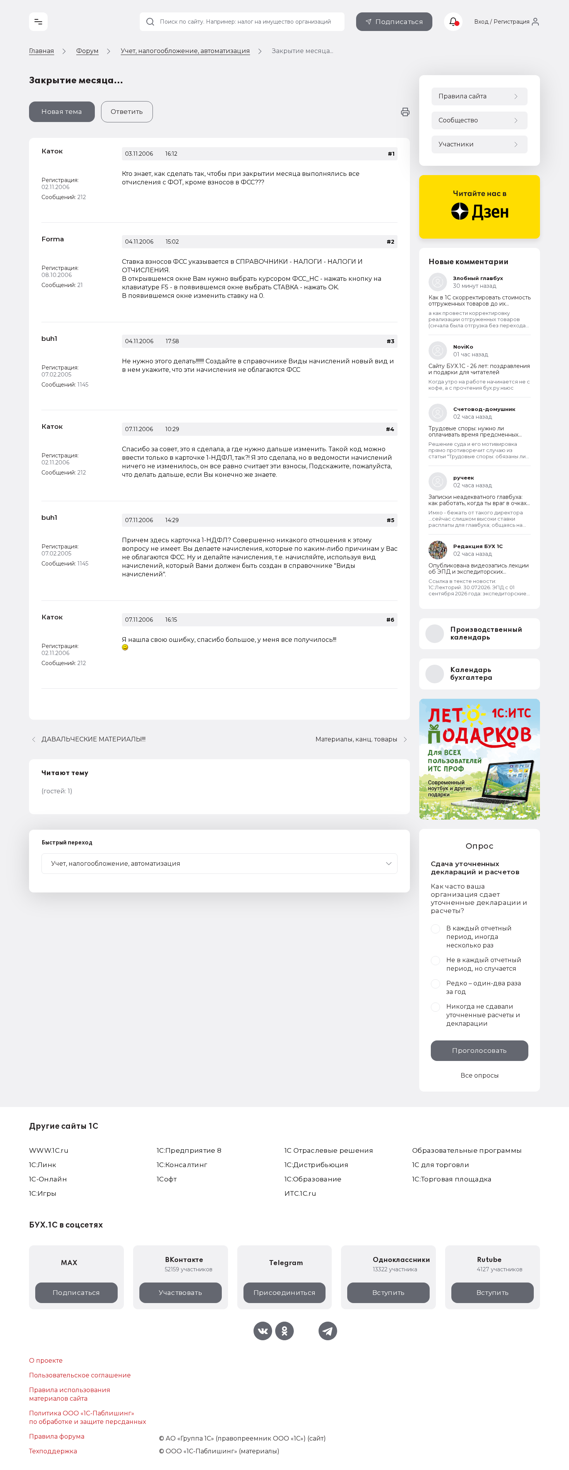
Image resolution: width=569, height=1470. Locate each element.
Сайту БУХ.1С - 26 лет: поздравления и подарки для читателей (479, 369)
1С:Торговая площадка (452, 1179)
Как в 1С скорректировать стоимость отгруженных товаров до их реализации (479, 303)
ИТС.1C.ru (300, 1193)
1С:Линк (42, 1165)
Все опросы (480, 1075)
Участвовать (180, 1292)
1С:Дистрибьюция (316, 1165)
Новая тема (61, 111)
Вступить (388, 1292)
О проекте (46, 1360)
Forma (52, 239)
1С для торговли (440, 1165)
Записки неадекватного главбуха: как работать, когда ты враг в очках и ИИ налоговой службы (477, 503)
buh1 (49, 338)
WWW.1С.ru (49, 1150)
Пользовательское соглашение (80, 1375)
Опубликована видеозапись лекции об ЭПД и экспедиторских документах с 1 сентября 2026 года (478, 571)
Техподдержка (53, 1451)
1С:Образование (313, 1179)
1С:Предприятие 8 (189, 1150)
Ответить (127, 111)
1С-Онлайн (48, 1179)
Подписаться (399, 22)
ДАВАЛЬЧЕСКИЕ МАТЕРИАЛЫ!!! (93, 739)
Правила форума (56, 1436)
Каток (52, 151)
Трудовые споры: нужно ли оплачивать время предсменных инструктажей (473, 434)
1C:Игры (43, 1193)
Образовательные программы (467, 1150)
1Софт (167, 1179)
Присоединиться (285, 1292)
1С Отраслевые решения (328, 1150)
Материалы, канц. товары (356, 739)
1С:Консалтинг (182, 1165)
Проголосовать (479, 1050)
